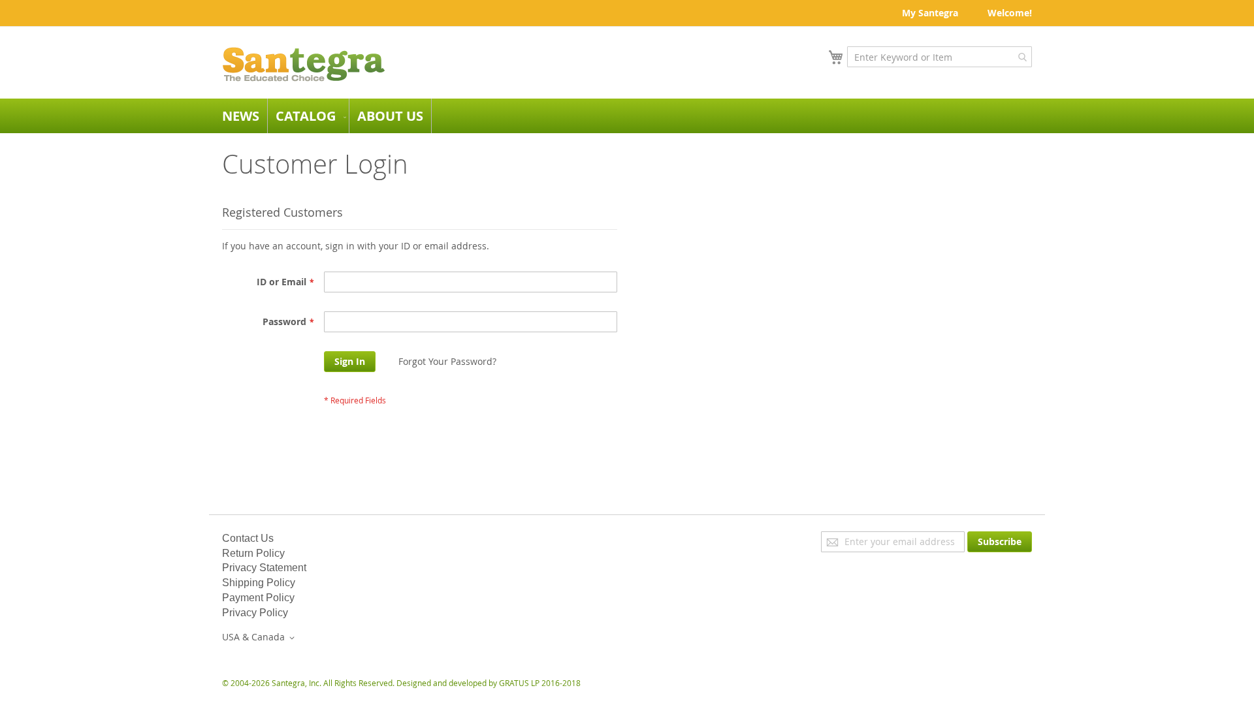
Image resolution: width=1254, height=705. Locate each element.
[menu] (627, 116)
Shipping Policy (258, 582)
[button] (260, 638)
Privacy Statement (264, 567)
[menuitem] (240, 116)
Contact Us (248, 538)
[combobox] (939, 56)
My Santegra (930, 13)
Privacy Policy (255, 612)
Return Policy (253, 553)
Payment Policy (258, 597)
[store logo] (303, 64)
